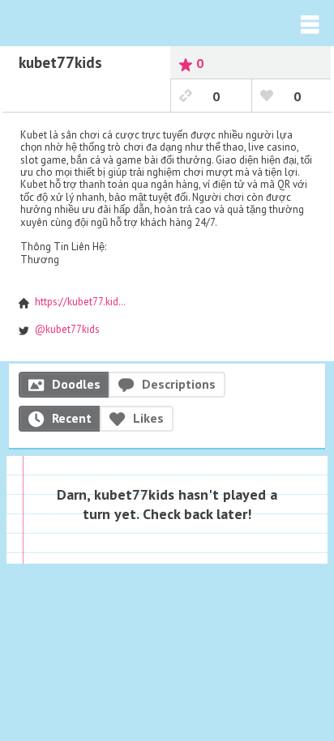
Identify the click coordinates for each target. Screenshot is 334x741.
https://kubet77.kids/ (81, 302)
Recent (72, 418)
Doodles (76, 384)
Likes (148, 418)
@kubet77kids (67, 329)
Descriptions (179, 384)
